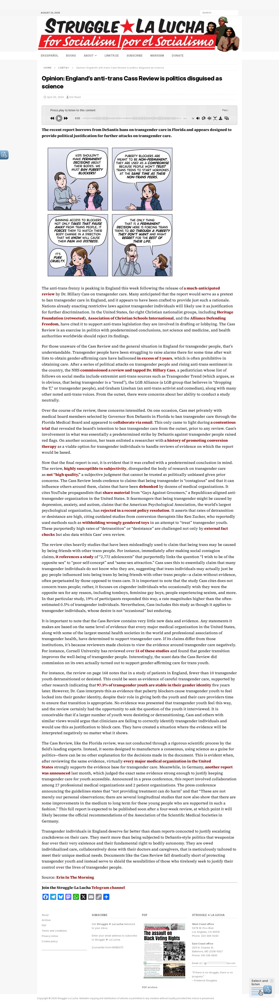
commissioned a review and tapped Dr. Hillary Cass (127, 370)
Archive (46, 920)
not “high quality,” (63, 474)
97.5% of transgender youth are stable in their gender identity (153, 685)
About (89, 55)
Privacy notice (50, 935)
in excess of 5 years (154, 358)
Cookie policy (49, 941)
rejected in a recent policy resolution (135, 510)
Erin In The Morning (75, 877)
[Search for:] (219, 12)
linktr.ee (112, 55)
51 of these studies (152, 651)
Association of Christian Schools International (131, 318)
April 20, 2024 (55, 97)
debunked (148, 486)
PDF (44, 925)
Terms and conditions (54, 930)
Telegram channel (108, 887)
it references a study (74, 556)
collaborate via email (132, 422)
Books (71, 55)
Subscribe (135, 55)
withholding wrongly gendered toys (115, 522)
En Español (49, 55)
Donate (178, 55)
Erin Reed (75, 97)
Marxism (157, 55)
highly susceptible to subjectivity (94, 468)
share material (116, 492)
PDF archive (149, 987)
